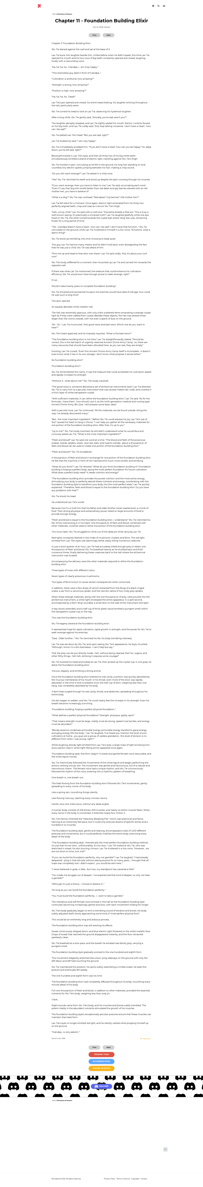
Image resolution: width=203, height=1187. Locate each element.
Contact (144, 1179)
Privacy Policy (109, 1179)
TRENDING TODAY (101, 1054)
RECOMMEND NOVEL (101, 1061)
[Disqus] (101, 1133)
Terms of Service (123, 1179)
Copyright (135, 1179)
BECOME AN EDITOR (101, 1068)
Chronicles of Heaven (64, 14)
